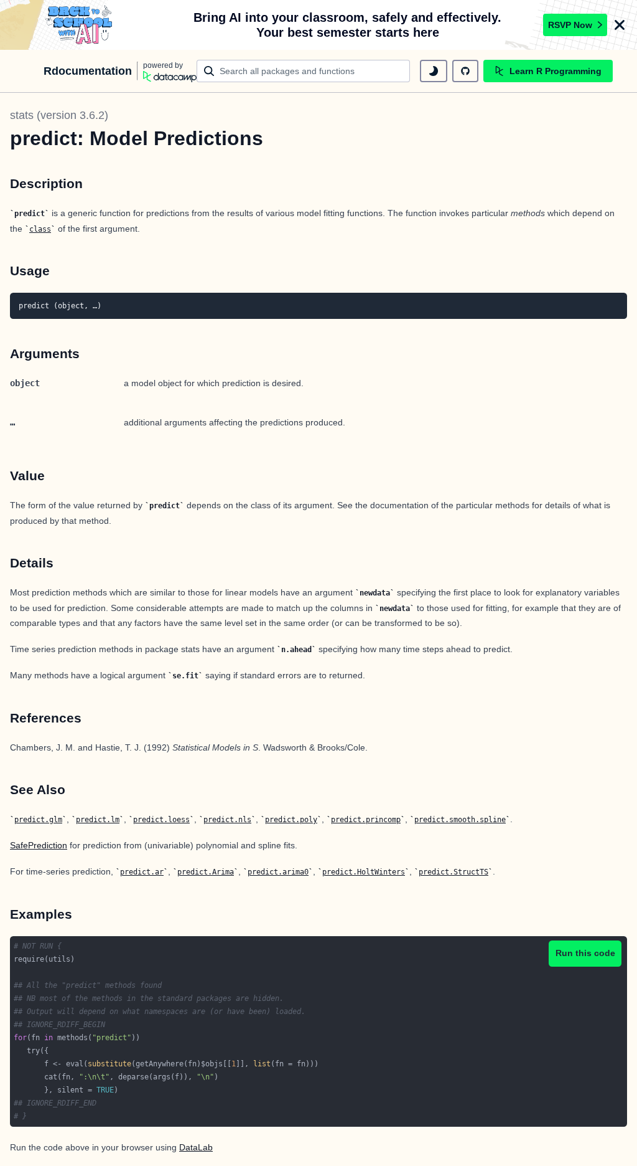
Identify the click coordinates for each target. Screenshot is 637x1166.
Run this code (585, 953)
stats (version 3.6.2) (59, 115)
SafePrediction (38, 845)
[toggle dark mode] (433, 71)
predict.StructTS (453, 872)
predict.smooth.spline (460, 819)
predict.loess (161, 819)
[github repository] (465, 71)
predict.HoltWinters (363, 872)
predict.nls (227, 819)
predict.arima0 (278, 872)
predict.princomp (366, 819)
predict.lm (97, 819)
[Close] (619, 24)
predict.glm (38, 819)
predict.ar (142, 872)
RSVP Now (570, 25)
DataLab (196, 1147)
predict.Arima (205, 872)
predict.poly (291, 819)
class (40, 229)
